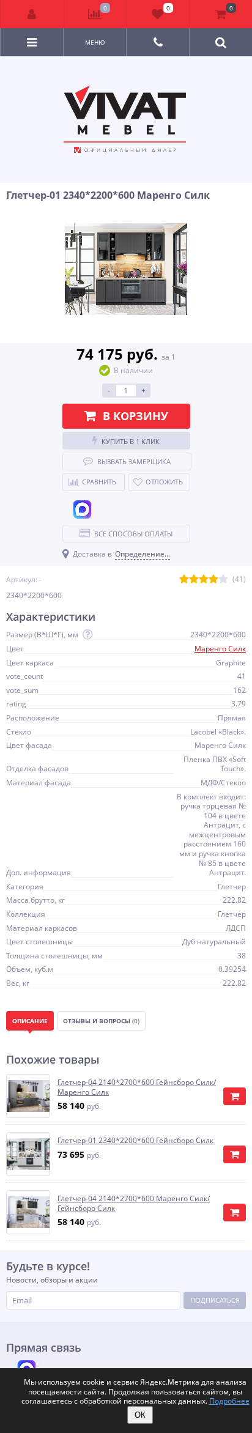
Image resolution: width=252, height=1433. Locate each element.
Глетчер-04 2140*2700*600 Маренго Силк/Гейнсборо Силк (133, 1203)
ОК (140, 1415)
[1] (184, 579)
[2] (194, 579)
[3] (204, 579)
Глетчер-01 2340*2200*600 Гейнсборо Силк (135, 1141)
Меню (95, 42)
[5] (223, 579)
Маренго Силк (220, 648)
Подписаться (215, 1300)
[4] (213, 579)
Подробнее (229, 1401)
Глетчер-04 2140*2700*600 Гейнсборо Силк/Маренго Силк (136, 1087)
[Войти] (32, 14)
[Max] (82, 509)
